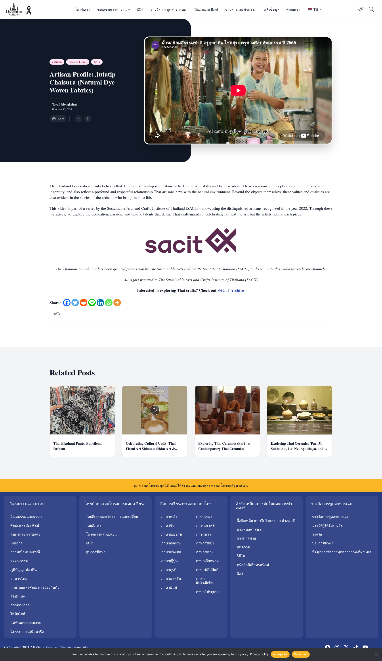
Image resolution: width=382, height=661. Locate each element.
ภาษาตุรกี (168, 569)
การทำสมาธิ (246, 538)
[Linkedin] (100, 302)
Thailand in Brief (206, 9)
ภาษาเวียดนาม (207, 560)
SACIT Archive (231, 290)
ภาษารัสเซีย (205, 543)
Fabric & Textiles (78, 62)
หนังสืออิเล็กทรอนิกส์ (253, 564)
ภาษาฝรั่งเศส (171, 552)
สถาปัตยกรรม (21, 605)
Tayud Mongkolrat (64, 104)
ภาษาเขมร (204, 516)
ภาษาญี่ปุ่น (169, 560)
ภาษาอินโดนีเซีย (204, 580)
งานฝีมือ (57, 62)
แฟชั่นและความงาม (25, 622)
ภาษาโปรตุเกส (207, 591)
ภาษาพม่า (169, 516)
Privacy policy (259, 654)
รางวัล (317, 534)
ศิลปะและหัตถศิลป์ (24, 525)
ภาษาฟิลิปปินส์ (207, 569)
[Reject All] (376, 654)
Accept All (280, 654)
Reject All (301, 654)
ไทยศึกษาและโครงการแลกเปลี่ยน (112, 516)
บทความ (243, 547)
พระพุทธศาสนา (249, 529)
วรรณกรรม (19, 560)
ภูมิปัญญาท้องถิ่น (23, 569)
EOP (140, 9)
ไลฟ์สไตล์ (17, 613)
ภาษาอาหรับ (171, 578)
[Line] (92, 302)
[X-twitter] (346, 647)
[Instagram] (337, 647)
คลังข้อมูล (271, 9)
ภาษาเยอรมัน (171, 534)
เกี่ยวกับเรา (81, 9)
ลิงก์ (240, 573)
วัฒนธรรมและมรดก (26, 516)
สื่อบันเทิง (17, 596)
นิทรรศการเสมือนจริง (27, 631)
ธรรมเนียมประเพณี (25, 552)
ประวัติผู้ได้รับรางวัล (327, 525)
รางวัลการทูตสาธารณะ (169, 9)
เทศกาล (16, 543)
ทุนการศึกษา (96, 552)
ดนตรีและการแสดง (25, 534)
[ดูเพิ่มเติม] (117, 302)
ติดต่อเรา (293, 9)
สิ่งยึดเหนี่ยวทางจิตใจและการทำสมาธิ (266, 520)
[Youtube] (365, 647)
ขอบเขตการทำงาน (112, 9)
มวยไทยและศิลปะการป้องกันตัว (34, 587)
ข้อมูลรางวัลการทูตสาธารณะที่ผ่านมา (341, 552)
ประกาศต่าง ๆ (323, 543)
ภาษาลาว (203, 534)
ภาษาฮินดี (169, 587)
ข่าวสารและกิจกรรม (241, 9)
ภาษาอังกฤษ (171, 543)
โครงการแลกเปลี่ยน (101, 534)
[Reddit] (83, 302)
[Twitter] (75, 302)
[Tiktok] (355, 647)
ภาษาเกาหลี (205, 525)
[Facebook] (67, 302)
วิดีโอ (97, 62)
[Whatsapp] (109, 302)
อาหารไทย (18, 578)
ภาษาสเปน (204, 552)
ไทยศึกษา (93, 525)
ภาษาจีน (167, 525)
